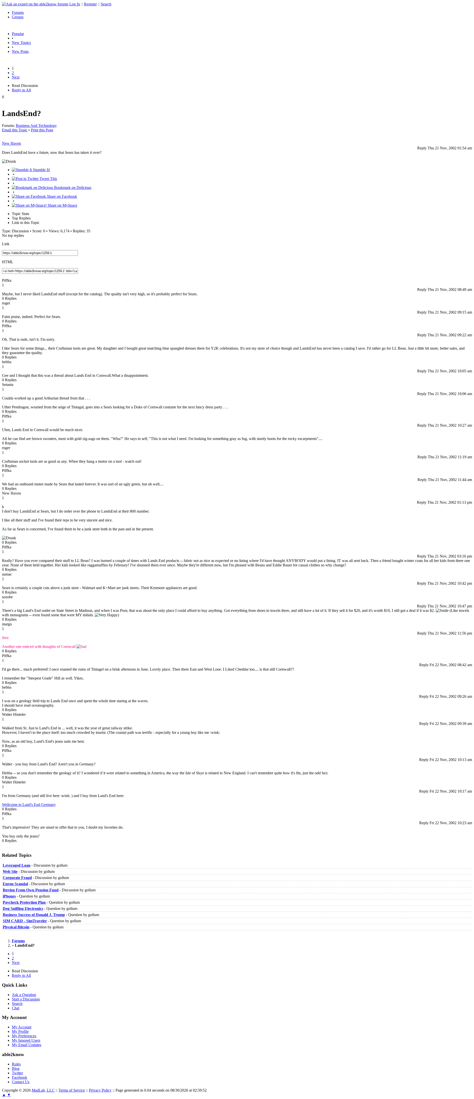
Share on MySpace (62, 205)
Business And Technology (36, 125)
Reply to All (21, 90)
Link (5, 244)
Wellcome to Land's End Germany (29, 804)
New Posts (20, 51)
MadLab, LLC (43, 1090)
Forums (18, 12)
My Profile (20, 1031)
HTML (7, 262)
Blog (16, 1068)
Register (90, 4)
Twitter (17, 1073)
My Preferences (24, 1036)
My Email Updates (26, 1045)
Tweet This (48, 179)
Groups (17, 17)
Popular (18, 34)
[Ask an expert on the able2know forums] (35, 4)
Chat (15, 1008)
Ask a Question (24, 995)
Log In (74, 4)
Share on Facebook (61, 196)
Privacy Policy (100, 1090)
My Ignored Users (26, 1040)
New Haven (11, 143)
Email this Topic (14, 130)
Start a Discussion (26, 999)
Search (106, 4)
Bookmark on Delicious (72, 187)
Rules (16, 1064)
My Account (21, 1027)
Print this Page (42, 130)
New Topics (21, 42)
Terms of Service (72, 1090)
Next (16, 77)
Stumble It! (41, 170)
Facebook (19, 1077)
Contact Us (20, 1082)
